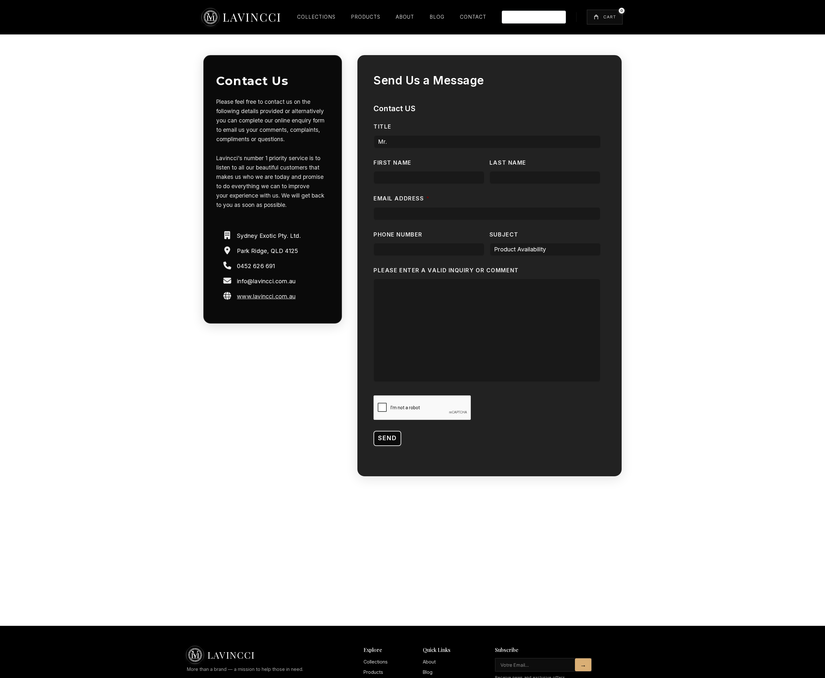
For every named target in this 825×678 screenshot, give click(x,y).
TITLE (383, 126)
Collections (316, 17)
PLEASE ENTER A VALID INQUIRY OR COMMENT (446, 270)
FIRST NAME (393, 162)
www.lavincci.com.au (266, 296)
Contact (473, 17)
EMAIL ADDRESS (402, 198)
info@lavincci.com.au (266, 281)
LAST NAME (508, 162)
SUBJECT (504, 234)
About (405, 17)
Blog (437, 17)
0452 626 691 (256, 265)
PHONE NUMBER (398, 234)
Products (365, 17)
